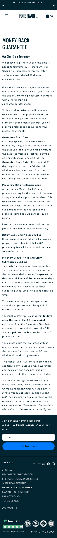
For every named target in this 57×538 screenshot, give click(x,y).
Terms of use (10, 500)
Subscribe (28, 446)
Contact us (9, 508)
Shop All (7, 462)
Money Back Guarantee (17, 487)
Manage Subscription (15, 492)
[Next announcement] (53, 5)
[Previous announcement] (3, 5)
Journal (7, 470)
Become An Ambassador (17, 474)
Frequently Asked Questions (20, 478)
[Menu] (6, 16)
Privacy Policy (11, 496)
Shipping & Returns (14, 483)
